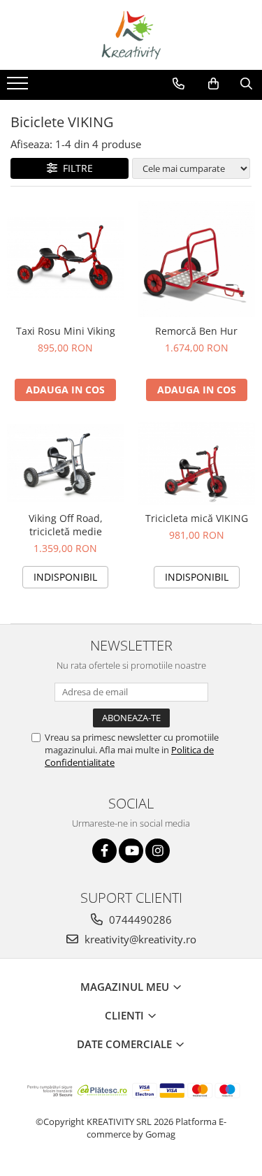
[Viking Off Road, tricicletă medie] (65, 463)
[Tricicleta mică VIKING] (197, 463)
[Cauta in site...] (246, 84)
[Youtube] (131, 851)
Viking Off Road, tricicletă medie (66, 524)
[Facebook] (104, 851)
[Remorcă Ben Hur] (197, 259)
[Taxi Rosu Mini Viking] (65, 258)
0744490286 (139, 920)
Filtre (75, 168)
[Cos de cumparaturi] (213, 84)
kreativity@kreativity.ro (139, 939)
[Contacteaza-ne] (178, 84)
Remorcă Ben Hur (196, 330)
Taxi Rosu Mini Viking (65, 330)
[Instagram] (157, 851)
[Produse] (19, 87)
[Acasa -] (131, 34)
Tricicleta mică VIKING (196, 518)
